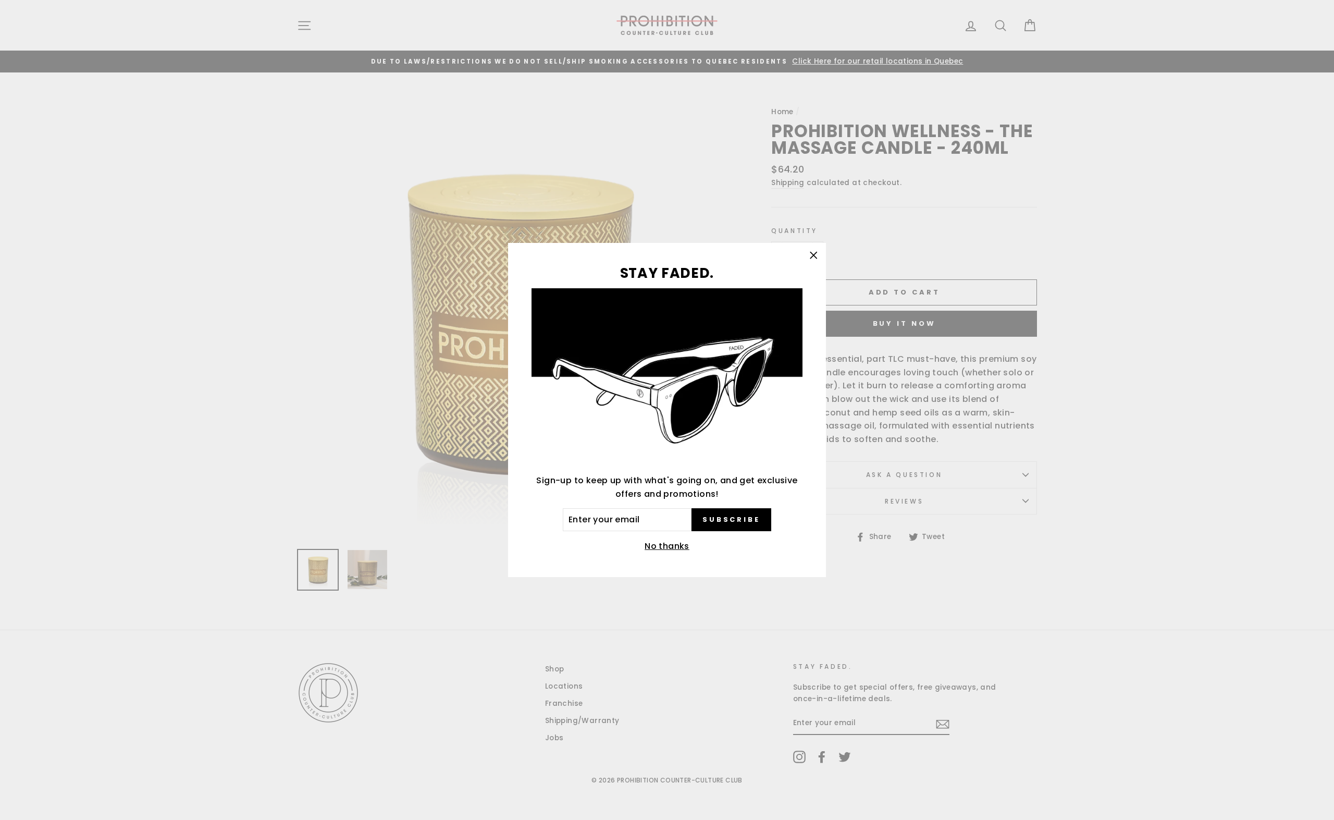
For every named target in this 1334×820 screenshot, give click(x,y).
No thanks (667, 546)
